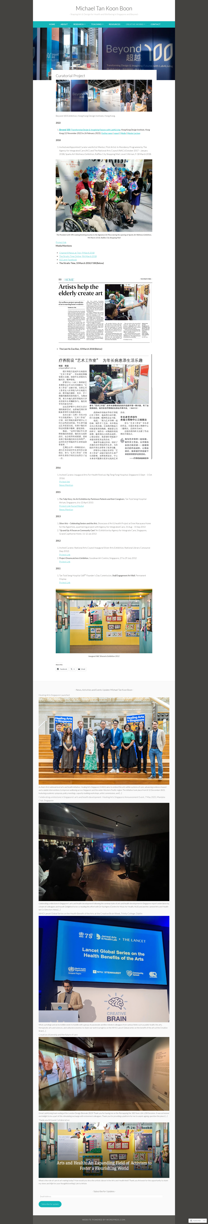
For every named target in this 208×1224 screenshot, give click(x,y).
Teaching (96, 24)
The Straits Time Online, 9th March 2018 (78, 256)
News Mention (66, 485)
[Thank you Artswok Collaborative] (104, 1177)
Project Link (64, 554)
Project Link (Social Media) (71, 506)
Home (52, 24)
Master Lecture (133, 133)
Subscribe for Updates (104, 1191)
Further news (107, 133)
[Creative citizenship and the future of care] (104, 1110)
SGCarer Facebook (68, 259)
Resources (114, 24)
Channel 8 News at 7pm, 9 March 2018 (76, 252)
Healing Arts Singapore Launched (54, 695)
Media (123, 133)
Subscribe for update (50, 1204)
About (64, 24)
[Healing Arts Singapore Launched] (104, 784)
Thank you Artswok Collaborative (54, 1120)
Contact (156, 24)
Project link (61, 242)
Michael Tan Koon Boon (104, 8)
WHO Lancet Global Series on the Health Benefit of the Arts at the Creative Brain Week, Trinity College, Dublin (90, 913)
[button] (72, 96)
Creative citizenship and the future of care (58, 1034)
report (116, 133)
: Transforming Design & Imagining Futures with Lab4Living (89, 129)
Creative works (134, 24)
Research (79, 24)
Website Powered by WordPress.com (103, 1220)
